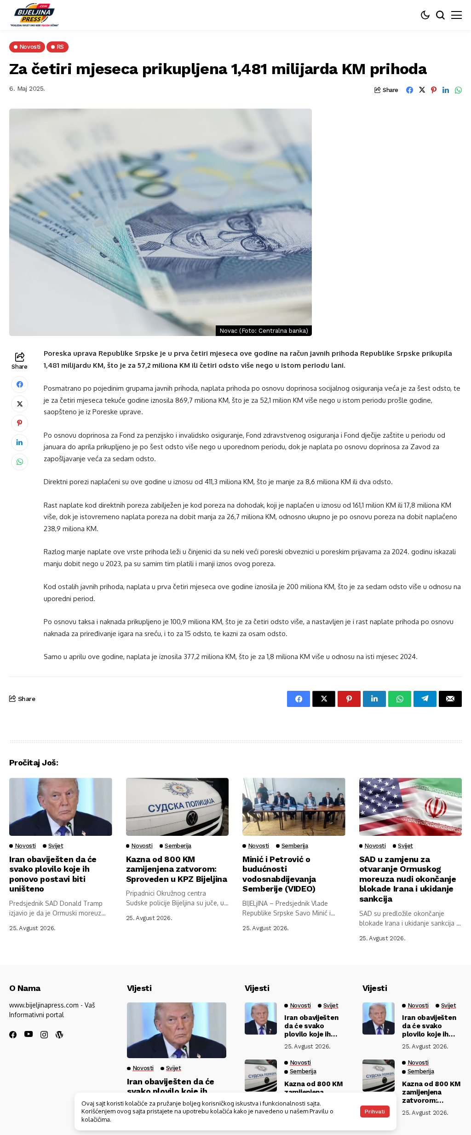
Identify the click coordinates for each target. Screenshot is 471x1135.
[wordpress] (59, 1034)
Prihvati (375, 1111)
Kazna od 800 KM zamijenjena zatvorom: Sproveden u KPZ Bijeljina (176, 869)
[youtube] (28, 1034)
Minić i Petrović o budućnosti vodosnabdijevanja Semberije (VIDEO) (279, 874)
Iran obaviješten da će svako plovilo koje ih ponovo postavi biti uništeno (53, 874)
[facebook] (13, 1034)
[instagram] (44, 1034)
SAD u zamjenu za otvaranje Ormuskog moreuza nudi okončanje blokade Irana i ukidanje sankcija (407, 878)
